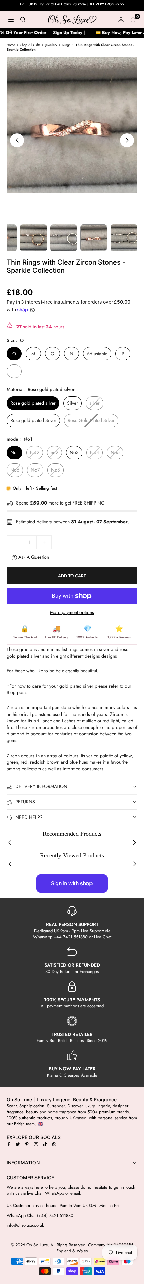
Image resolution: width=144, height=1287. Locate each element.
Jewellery (51, 44)
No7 (35, 469)
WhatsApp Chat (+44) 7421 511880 (40, 1216)
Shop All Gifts (30, 44)
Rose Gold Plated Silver (91, 420)
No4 (94, 452)
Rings (66, 44)
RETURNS (25, 801)
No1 (14, 452)
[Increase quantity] (44, 542)
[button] (133, 19)
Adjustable (97, 353)
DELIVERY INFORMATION (41, 786)
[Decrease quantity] (14, 542)
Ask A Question (33, 557)
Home (11, 44)
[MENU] (11, 19)
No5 (115, 452)
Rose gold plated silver (33, 402)
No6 (14, 469)
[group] (72, 125)
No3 (74, 452)
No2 (34, 452)
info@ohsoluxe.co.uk (25, 1225)
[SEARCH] (23, 19)
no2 (54, 452)
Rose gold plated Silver (33, 420)
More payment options (72, 612)
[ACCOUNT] (121, 19)
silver (94, 402)
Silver (72, 402)
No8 (55, 469)
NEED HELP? (29, 817)
